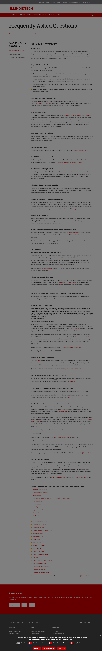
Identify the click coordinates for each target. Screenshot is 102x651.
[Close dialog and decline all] (101, 636)
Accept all (61, 648)
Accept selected (48, 648)
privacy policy (68, 639)
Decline (36, 648)
